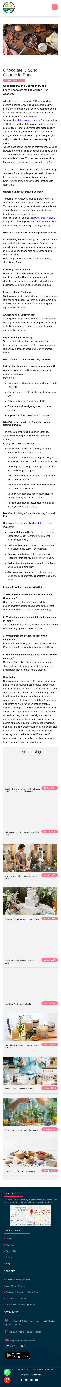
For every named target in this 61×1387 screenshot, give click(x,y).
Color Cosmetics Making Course (20, 1304)
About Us (10, 1245)
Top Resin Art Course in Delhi (18, 1004)
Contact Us (11, 1251)
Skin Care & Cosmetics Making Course (23, 1292)
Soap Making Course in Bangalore (20, 1171)
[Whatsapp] (7, 1372)
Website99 (37, 1375)
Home (8, 1239)
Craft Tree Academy (45, 218)
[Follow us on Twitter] (27, 1380)
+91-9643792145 (16, 1332)
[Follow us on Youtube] (37, 1380)
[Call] (7, 1380)
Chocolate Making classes (18, 1280)
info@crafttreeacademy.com (22, 1340)
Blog (8, 1263)
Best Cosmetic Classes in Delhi (18, 1089)
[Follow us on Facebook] (23, 1380)
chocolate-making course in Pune (29, 120)
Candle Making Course (16, 1298)
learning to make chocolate (28, 523)
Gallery (9, 1257)
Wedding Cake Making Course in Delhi (22, 919)
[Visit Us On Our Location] (30, 1225)
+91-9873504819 (33, 1332)
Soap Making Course (15, 1286)
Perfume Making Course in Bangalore (21, 1130)
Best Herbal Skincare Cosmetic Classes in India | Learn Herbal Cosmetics (22, 790)
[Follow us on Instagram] (32, 1380)
